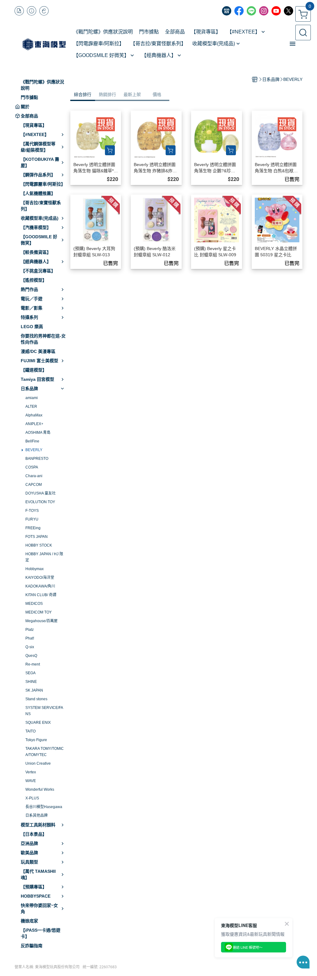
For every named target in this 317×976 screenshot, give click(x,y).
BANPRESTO (36, 458)
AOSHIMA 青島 (37, 432)
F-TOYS (32, 510)
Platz (29, 629)
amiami (31, 398)
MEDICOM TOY (38, 612)
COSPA (31, 467)
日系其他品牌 (36, 815)
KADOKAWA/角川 (40, 586)
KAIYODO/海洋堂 (39, 577)
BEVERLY (33, 450)
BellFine (32, 441)
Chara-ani (33, 476)
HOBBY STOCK (38, 545)
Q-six (29, 647)
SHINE (31, 681)
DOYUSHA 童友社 (40, 493)
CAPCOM (33, 484)
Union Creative (38, 763)
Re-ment (32, 664)
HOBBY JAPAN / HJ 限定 (44, 557)
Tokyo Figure (36, 740)
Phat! (29, 638)
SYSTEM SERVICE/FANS (44, 711)
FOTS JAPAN (36, 536)
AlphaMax (33, 415)
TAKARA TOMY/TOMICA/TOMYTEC (44, 751)
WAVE (30, 781)
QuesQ (31, 655)
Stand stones (36, 699)
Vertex (30, 772)
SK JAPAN (34, 690)
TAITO (30, 731)
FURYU (31, 519)
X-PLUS (32, 798)
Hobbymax (34, 569)
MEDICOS (34, 603)
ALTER (31, 406)
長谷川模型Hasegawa (43, 807)
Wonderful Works (39, 789)
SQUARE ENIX (38, 722)
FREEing (33, 528)
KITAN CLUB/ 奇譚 (40, 595)
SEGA (30, 673)
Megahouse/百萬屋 (41, 621)
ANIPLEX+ (34, 424)
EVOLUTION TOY (40, 502)
